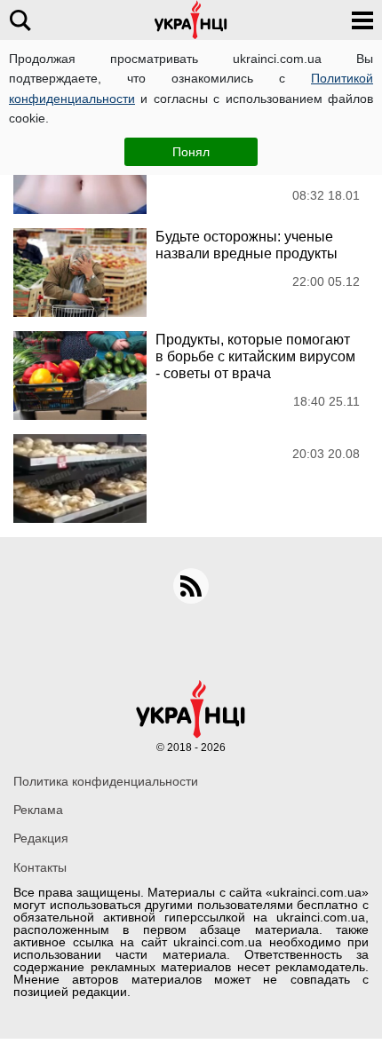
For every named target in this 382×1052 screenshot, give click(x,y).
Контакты (40, 867)
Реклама (38, 810)
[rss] (191, 586)
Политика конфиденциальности (105, 781)
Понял (191, 152)
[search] (20, 20)
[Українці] (191, 20)
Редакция (40, 838)
